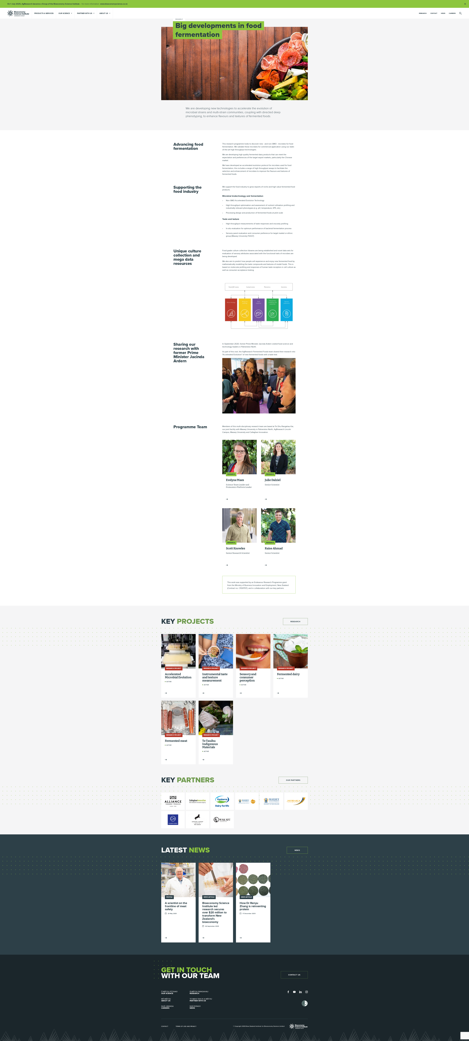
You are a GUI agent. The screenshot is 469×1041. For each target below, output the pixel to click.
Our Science (169, 992)
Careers (452, 13)
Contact (433, 13)
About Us (166, 1000)
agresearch (18, 13)
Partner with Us (201, 1000)
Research (423, 13)
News (443, 13)
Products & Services (43, 13)
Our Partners (293, 780)
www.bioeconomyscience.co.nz (114, 3)
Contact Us (294, 975)
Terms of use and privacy (186, 1026)
